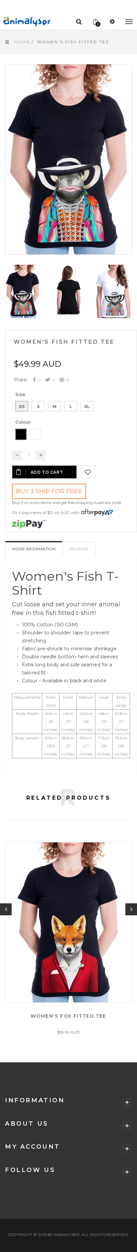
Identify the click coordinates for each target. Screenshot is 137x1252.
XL (87, 406)
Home (22, 41)
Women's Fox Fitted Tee (68, 1016)
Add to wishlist (88, 472)
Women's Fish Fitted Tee (64, 342)
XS (22, 406)
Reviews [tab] (78, 548)
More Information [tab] (34, 548)
